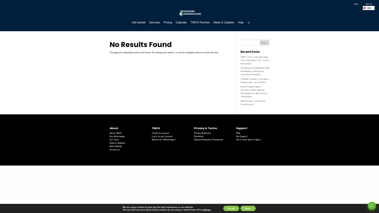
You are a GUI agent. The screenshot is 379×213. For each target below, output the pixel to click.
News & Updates (224, 22)
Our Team (114, 139)
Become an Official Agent (163, 139)
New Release (116, 146)
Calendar (181, 22)
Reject (248, 208)
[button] (372, 206)
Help (241, 22)
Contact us (115, 149)
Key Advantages (117, 136)
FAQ (238, 132)
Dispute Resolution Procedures (208, 139)
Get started (138, 22)
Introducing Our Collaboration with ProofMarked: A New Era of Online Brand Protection (255, 71)
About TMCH (116, 132)
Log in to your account (162, 136)
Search (264, 42)
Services (154, 22)
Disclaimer (199, 136)
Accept (231, 208)
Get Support (241, 136)
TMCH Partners (200, 22)
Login (356, 4)
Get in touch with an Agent (248, 139)
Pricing (168, 22)
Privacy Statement (202, 132)
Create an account (160, 132)
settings (206, 210)
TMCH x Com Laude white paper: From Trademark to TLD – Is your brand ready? (255, 60)
